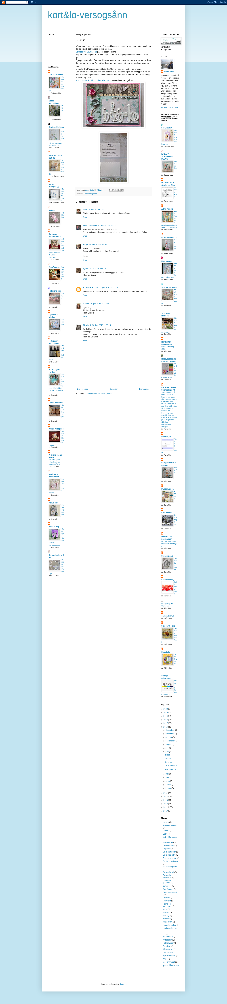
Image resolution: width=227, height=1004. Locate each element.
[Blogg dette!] (113, 190)
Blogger (123, 984)
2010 (165, 811)
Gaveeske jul (168, 872)
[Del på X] (116, 190)
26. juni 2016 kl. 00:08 (99, 304)
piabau (52, 210)
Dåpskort (166, 849)
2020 (165, 712)
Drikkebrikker (170, 769)
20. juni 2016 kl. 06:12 (107, 226)
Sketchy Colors (168, 626)
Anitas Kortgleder (56, 429)
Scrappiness (166, 261)
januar (168, 788)
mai (167, 774)
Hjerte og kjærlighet (167, 905)
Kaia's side (53, 503)
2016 (165, 727)
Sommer (168, 762)
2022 (165, 709)
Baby (165, 834)
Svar (85, 217)
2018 (165, 720)
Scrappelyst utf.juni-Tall (86, 52)
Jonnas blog (54, 527)
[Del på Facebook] (119, 190)
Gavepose (165, 606)
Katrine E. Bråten (90, 287)
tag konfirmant (169, 962)
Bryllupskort (168, 842)
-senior (166, 822)
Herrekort (167, 901)
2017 (165, 723)
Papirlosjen (166, 437)
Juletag (166, 916)
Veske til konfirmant (171, 965)
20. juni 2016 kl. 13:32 (99, 269)
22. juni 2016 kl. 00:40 (108, 287)
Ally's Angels (167, 209)
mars (168, 781)
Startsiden (114, 389)
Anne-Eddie (169, 71)
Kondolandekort (169, 925)
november (170, 734)
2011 (165, 807)
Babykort (175, 470)
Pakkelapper (168, 943)
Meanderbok (168, 937)
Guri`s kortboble (56, 75)
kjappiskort (167, 922)
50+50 (168, 758)
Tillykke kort (62, 215)
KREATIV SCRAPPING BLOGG (166, 156)
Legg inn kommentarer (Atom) (98, 393)
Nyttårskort (167, 940)
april (168, 777)
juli (167, 748)
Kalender (167, 919)
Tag (164, 959)
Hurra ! (168, 755)
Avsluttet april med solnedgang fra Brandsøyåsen (55, 462)
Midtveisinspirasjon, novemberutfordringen (169, 543)
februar (169, 785)
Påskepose (167, 949)
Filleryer (62, 295)
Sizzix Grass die (175, 658)
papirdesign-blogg (169, 237)
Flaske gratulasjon (170, 861)
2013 (165, 800)
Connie (86, 304)
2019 (165, 716)
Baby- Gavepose (170, 837)
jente (165, 909)
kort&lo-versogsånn (87, 15)
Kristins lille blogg (56, 127)
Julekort (166, 912)
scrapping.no (167, 603)
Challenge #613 (175, 192)
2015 (165, 793)
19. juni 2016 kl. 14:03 (97, 209)
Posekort (166, 946)
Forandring (62, 322)
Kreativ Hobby (167, 580)
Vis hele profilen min (169, 107)
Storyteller (166, 652)
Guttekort (166, 898)
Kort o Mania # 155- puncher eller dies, (93, 80)
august (169, 744)
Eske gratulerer (169, 852)
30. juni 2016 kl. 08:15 (101, 325)
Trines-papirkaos (56, 403)
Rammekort (168, 952)
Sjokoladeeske (169, 956)
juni (167, 752)
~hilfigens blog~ (55, 291)
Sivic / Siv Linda (90, 226)
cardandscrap (167, 616)
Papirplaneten (167, 489)
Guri (85, 209)
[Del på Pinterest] (122, 190)
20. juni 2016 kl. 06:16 (98, 245)
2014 (165, 796)
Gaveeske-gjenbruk (167, 882)
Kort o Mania (166, 513)
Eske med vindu (169, 858)
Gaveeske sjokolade (167, 876)
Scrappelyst (166, 128)
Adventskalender (170, 825)
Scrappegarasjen (169, 287)
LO (164, 933)
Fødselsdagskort (90, 194)
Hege (85, 245)
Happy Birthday (62, 274)
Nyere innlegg (82, 389)
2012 (165, 804)
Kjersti (86, 269)
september (170, 741)
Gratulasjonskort (170, 892)
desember (170, 730)
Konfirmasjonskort (62, 509)
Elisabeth (87, 325)
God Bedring (168, 889)
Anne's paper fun (56, 267)
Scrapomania (167, 556)
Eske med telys (169, 855)
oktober (169, 737)
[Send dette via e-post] (110, 190)
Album (165, 831)
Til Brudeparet (171, 766)
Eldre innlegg (145, 389)
